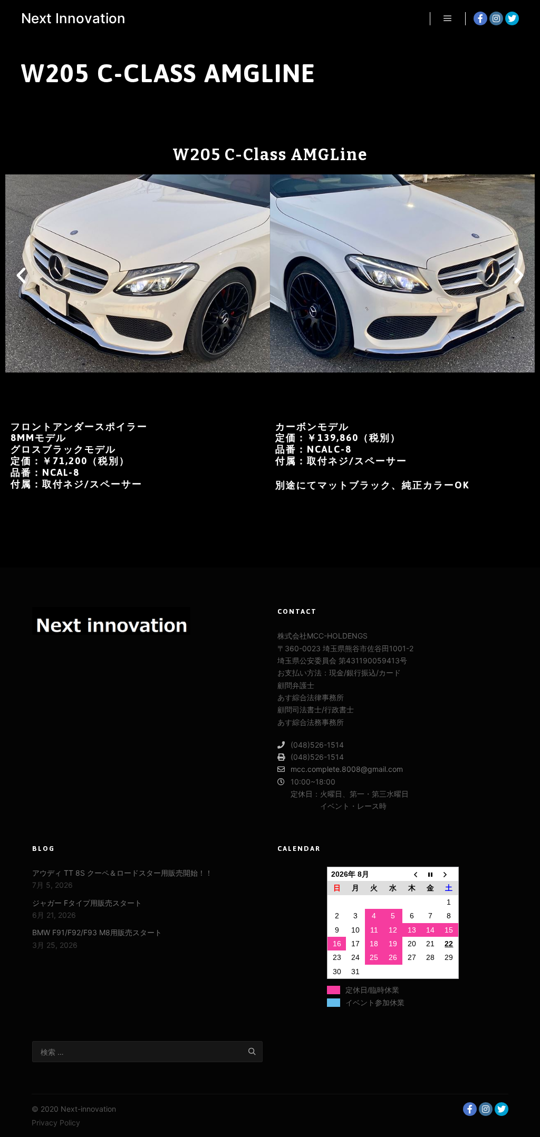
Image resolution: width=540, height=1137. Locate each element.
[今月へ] (430, 874)
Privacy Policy (56, 1122)
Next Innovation (73, 18)
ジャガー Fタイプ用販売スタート (87, 902)
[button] (229, 383)
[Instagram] (496, 18)
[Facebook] (480, 18)
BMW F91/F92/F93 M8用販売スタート (97, 932)
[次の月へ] (449, 874)
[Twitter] (512, 18)
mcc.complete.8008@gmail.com (347, 768)
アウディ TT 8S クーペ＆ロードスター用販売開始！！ (122, 872)
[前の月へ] (411, 874)
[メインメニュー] (447, 18)
